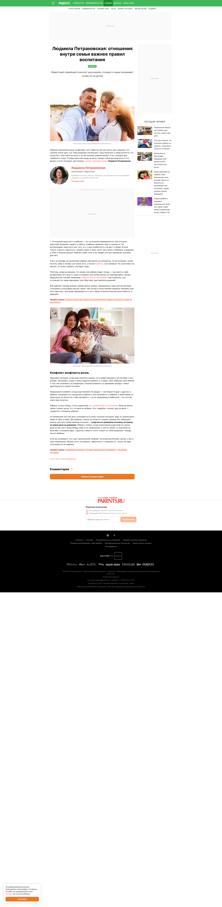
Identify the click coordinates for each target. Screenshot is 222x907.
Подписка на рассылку (96, 507)
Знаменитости (88, 9)
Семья (108, 3)
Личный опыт (103, 9)
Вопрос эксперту (125, 9)
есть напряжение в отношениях (103, 405)
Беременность (94, 3)
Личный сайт (77, 181)
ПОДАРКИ (152, 9)
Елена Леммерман (68, 459)
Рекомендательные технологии (117, 543)
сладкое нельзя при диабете (95, 277)
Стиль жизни (74, 9)
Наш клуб (128, 3)
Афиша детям (140, 9)
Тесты (113, 9)
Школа (117, 3)
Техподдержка (111, 546)
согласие (95, 510)
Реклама (89, 540)
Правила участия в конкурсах (135, 540)
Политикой (93, 513)
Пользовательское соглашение (108, 540)
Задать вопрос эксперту (142, 543)
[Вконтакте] (108, 535)
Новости (78, 3)
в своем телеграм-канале (95, 161)
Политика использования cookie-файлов (86, 543)
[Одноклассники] (114, 535)
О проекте (79, 540)
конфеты (99, 263)
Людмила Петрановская (88, 167)
